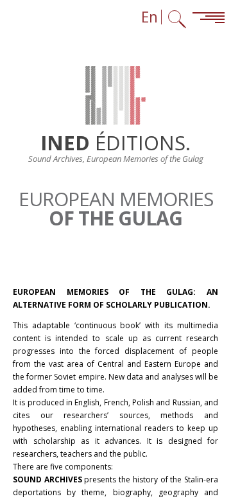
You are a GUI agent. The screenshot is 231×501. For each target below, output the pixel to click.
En (149, 17)
